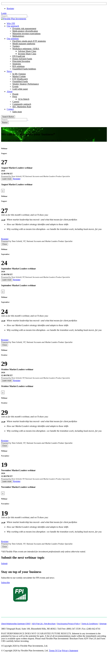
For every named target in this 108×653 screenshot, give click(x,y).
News (9, 71)
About (9, 91)
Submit (4, 563)
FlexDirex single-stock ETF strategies (29, 41)
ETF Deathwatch (20, 79)
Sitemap (103, 623)
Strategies (16, 64)
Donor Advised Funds (22, 59)
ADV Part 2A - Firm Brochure (44, 623)
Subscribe (5, 582)
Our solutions (13, 38)
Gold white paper (20, 89)
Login (3, 13)
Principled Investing (21, 61)
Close (4, 244)
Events (15, 86)
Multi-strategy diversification (25, 31)
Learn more (6, 179)
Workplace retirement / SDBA (25, 48)
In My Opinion (19, 74)
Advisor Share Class (27, 51)
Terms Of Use (55, 650)
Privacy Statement (70, 650)
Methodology (18, 36)
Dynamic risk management (24, 28)
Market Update (19, 76)
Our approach (13, 26)
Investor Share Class (27, 54)
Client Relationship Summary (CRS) (16, 623)
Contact (10, 109)
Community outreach (21, 104)
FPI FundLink (18, 56)
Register (10, 8)
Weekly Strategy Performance (25, 84)
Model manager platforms (23, 43)
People (15, 94)
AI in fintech (23, 99)
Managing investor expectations (26, 33)
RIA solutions (18, 66)
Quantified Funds (20, 81)
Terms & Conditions (89, 623)
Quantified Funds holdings (24, 69)
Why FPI (11, 23)
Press (14, 96)
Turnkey (16, 46)
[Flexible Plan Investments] (13, 19)
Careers (15, 101)
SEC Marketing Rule (21, 106)
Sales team (17, 111)
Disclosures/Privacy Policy (68, 623)
